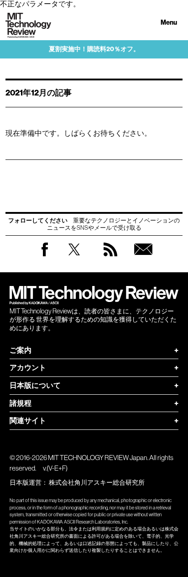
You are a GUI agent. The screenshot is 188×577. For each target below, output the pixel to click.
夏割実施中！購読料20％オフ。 (94, 49)
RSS (110, 258)
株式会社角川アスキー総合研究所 (97, 482)
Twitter (74, 258)
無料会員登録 (143, 258)
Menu (169, 22)
